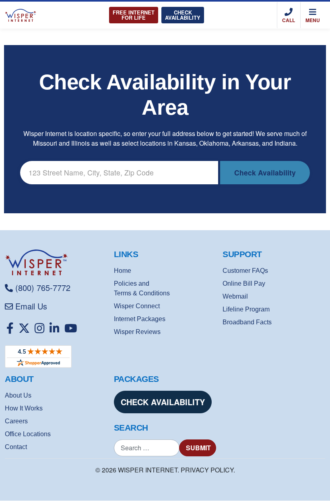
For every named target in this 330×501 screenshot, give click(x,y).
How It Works (24, 408)
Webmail (235, 296)
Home (122, 270)
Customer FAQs (245, 270)
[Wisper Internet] (56, 262)
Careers (16, 421)
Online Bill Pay (244, 283)
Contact (16, 446)
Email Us (31, 306)
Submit (198, 447)
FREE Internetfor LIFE (134, 15)
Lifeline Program (246, 309)
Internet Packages (139, 318)
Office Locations (28, 434)
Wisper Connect (137, 306)
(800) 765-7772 (42, 287)
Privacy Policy (207, 469)
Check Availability (182, 15)
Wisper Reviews (137, 331)
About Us (18, 395)
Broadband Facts (247, 322)
